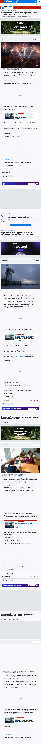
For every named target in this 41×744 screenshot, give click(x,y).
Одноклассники (7, 156)
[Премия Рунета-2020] (16, 1)
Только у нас (37, 7)
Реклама (31, 4)
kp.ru (37, 169)
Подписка (37, 4)
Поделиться (36, 39)
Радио (26, 4)
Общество (16, 111)
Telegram (17, 133)
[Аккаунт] (39, 1)
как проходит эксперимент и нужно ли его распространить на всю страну (25, 115)
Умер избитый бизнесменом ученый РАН (26, 7)
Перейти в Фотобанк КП (15, 69)
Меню (2, 1)
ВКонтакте (26, 154)
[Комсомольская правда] (9, 1)
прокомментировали (17, 353)
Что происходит (7, 227)
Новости (15, 7)
